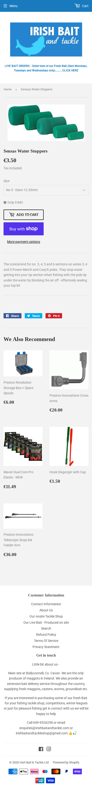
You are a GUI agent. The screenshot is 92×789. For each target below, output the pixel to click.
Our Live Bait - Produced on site (46, 622)
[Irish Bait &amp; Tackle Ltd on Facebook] (40, 750)
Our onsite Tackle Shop (46, 616)
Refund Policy (46, 634)
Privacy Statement (46, 647)
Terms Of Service (46, 641)
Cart (84, 6)
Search (46, 628)
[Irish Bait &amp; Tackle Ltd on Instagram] (48, 750)
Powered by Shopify (66, 762)
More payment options (23, 242)
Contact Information (46, 604)
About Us (46, 610)
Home (8, 89)
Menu (13, 6)
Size (6, 181)
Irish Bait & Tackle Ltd (34, 762)
